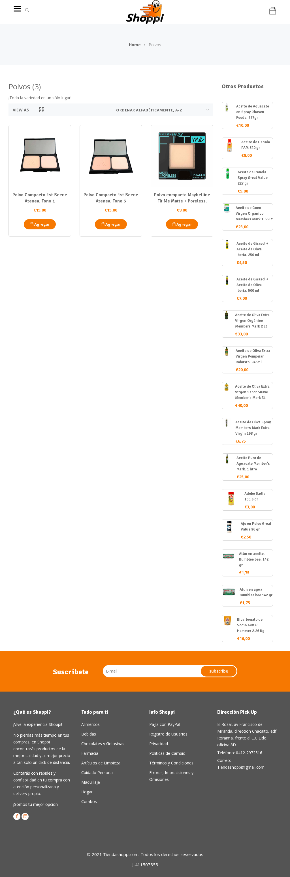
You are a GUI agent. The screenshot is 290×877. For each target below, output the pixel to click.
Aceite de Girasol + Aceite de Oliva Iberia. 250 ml (252, 249)
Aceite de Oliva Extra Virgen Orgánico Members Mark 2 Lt (252, 321)
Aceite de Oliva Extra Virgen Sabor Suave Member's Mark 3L (252, 392)
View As (21, 110)
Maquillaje (90, 782)
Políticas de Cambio (167, 753)
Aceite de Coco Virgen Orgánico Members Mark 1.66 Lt (254, 213)
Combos (89, 801)
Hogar (87, 791)
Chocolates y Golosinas (102, 743)
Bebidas (88, 734)
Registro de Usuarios (168, 734)
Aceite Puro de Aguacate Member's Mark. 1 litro (253, 464)
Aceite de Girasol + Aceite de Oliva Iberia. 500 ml (252, 285)
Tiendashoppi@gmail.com (241, 767)
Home (135, 44)
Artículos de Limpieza (100, 763)
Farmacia (89, 753)
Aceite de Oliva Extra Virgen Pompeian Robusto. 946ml (253, 356)
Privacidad (158, 743)
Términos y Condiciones (171, 763)
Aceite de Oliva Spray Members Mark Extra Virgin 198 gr (253, 428)
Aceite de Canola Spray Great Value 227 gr (253, 178)
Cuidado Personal (97, 772)
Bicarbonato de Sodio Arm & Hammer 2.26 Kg (251, 625)
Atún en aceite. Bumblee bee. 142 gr (253, 559)
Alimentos (90, 724)
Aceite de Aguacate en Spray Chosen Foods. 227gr (252, 112)
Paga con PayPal (164, 724)
